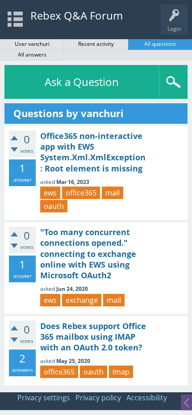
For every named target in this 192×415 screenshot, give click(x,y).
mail (112, 193)
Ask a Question (82, 81)
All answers (32, 54)
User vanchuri (32, 44)
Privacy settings (43, 398)
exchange (82, 300)
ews (50, 193)
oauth (54, 206)
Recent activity (96, 44)
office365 (81, 193)
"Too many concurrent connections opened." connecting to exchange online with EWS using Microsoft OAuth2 (88, 254)
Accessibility (146, 398)
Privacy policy (98, 398)
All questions (160, 44)
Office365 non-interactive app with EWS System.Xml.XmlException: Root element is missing (93, 152)
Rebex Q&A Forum (76, 15)
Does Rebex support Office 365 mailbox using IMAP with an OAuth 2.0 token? (93, 337)
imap (121, 372)
